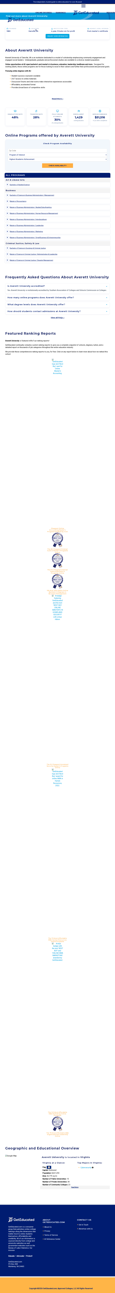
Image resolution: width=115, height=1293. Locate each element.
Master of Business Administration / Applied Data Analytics (31, 207)
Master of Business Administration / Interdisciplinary (28, 219)
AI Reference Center (52, 1239)
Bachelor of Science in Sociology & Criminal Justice (28, 248)
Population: (46, 1173)
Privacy (47, 1231)
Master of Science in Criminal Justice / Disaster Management (31, 260)
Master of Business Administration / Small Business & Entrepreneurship (35, 237)
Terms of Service (51, 1235)
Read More (74, 1187)
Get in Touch (83, 1225)
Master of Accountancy (18, 201)
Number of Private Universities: (54, 1182)
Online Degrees (43, 13)
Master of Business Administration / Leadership (27, 225)
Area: (44, 1176)
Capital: (45, 1170)
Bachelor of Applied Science (20, 185)
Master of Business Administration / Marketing (26, 231)
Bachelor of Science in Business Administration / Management (32, 195)
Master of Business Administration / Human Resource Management (34, 213)
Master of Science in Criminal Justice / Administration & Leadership (33, 254)
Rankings (61, 13)
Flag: (44, 1167)
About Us (48, 1227)
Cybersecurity (86, 1167)
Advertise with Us (86, 1229)
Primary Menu (83, 6)
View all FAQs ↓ (57, 318)
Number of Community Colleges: (55, 1185)
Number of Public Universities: (54, 1179)
